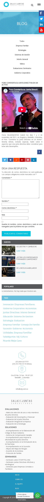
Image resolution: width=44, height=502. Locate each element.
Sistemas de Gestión (22, 55)
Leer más (20, 250)
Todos (22, 41)
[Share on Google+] (22, 160)
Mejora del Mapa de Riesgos (16, 449)
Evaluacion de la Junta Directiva (17, 419)
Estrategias (22, 50)
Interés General (22, 59)
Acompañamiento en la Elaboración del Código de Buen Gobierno (20, 432)
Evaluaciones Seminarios (22, 68)
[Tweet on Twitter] (5, 160)
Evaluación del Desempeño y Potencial (20, 417)
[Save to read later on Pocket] (28, 160)
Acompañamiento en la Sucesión (18, 446)
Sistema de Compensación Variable (19, 435)
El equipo (19, 484)
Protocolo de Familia (13, 453)
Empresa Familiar (22, 46)
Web (3, 215)
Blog (17, 488)
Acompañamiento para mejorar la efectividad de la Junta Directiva (18, 438)
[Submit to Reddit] (16, 160)
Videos (22, 64)
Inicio (17, 475)
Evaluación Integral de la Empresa (18, 421)
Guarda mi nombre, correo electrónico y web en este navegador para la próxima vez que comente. (22, 225)
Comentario (7, 178)
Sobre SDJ (19, 479)
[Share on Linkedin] (34, 160)
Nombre (5, 201)
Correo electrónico (9, 208)
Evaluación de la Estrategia (16, 424)
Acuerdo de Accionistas (14, 451)
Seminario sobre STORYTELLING (18, 460)
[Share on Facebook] (39, 153)
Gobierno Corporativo (22, 73)
